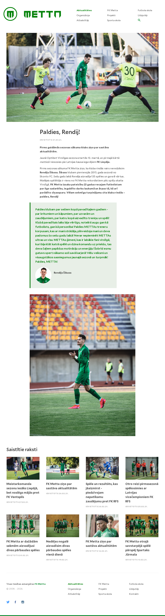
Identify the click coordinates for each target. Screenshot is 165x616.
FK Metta (112, 10)
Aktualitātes (84, 10)
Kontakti (134, 594)
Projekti (111, 15)
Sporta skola (114, 20)
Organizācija (83, 15)
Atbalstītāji (83, 20)
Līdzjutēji (142, 15)
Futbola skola (145, 10)
